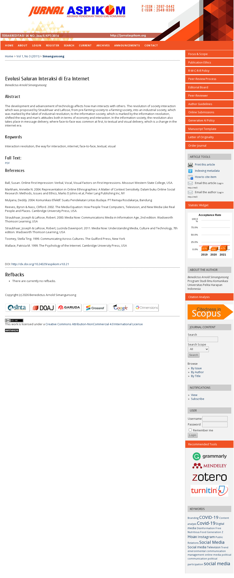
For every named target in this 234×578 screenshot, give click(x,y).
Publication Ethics (199, 62)
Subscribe (197, 399)
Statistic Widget (198, 205)
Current (85, 45)
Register (52, 45)
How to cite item (205, 177)
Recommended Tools (202, 444)
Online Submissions (201, 112)
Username (195, 419)
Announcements (127, 45)
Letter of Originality (201, 137)
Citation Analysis (199, 297)
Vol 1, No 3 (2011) (27, 56)
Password (194, 424)
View (194, 395)
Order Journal (197, 146)
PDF (7, 163)
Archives (103, 45)
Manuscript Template (202, 129)
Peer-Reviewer (198, 96)
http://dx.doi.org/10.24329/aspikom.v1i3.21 (40, 264)
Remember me (203, 430)
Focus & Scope (198, 54)
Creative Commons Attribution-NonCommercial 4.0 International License (94, 324)
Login (36, 45)
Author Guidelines (200, 104)
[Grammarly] (210, 460)
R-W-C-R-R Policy (198, 71)
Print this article (205, 164)
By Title (196, 376)
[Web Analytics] (12, 331)
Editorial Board (198, 87)
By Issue (196, 368)
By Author (197, 372)
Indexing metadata (207, 171)
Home (9, 45)
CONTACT (151, 45)
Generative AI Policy (201, 120)
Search (69, 45)
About (23, 45)
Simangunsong (53, 56)
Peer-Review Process (202, 79)
